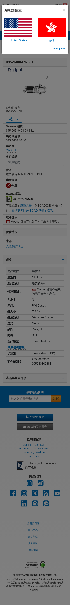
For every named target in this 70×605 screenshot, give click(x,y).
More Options (59, 48)
